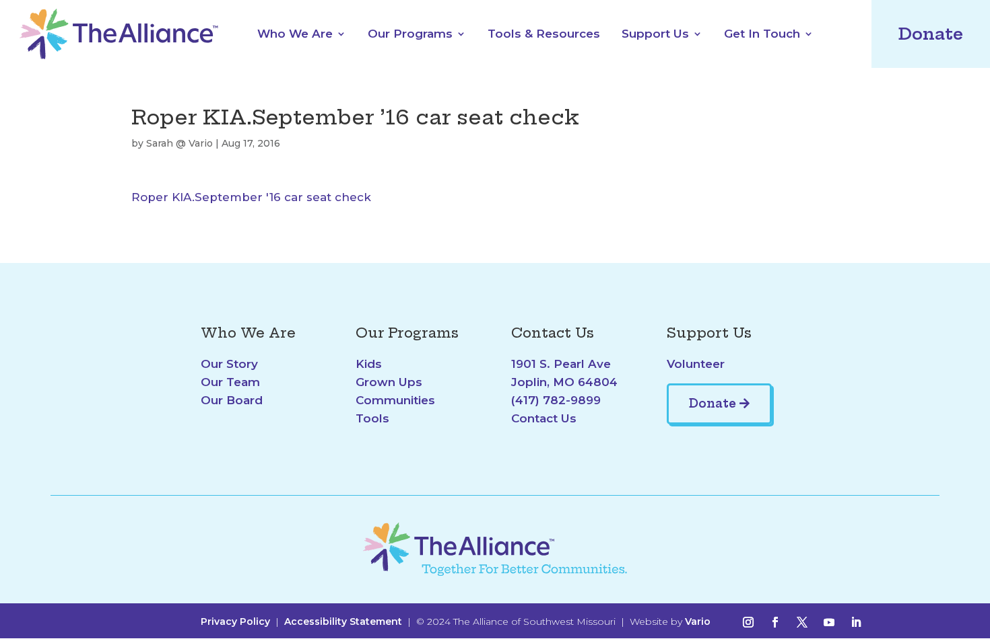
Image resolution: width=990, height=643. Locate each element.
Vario (698, 621)
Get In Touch (762, 33)
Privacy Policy (235, 621)
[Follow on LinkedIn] (856, 622)
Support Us (655, 33)
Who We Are (295, 33)
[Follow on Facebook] (775, 622)
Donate (930, 34)
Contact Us (543, 418)
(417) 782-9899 (556, 400)
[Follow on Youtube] (829, 622)
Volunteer (696, 364)
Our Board (232, 400)
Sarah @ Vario (179, 143)
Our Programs (410, 33)
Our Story (229, 364)
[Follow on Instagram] (748, 622)
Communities (395, 400)
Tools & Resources (544, 33)
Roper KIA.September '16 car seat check (251, 197)
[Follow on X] (802, 622)
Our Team (230, 382)
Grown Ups (389, 382)
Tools (372, 418)
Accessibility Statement (343, 621)
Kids (369, 364)
